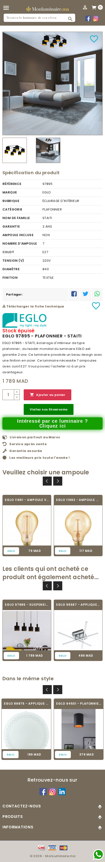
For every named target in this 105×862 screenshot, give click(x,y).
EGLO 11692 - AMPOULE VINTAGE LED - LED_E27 (78, 500)
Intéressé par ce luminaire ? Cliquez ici (52, 423)
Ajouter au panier (47, 395)
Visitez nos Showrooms (48, 409)
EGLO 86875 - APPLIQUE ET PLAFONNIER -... (26, 703)
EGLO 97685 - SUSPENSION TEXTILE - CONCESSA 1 (27, 605)
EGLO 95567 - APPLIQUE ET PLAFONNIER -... (78, 605)
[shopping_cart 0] (94, 7)
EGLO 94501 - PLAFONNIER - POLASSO (78, 703)
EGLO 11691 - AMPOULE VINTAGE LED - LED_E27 (27, 500)
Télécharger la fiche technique (34, 306)
